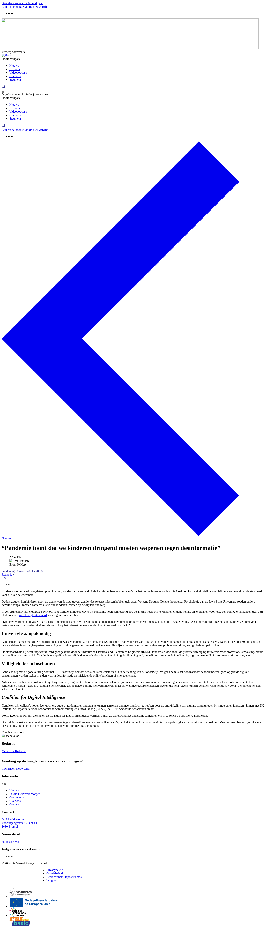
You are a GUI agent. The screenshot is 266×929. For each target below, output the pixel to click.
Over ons (15, 76)
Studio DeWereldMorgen (24, 794)
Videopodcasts (18, 72)
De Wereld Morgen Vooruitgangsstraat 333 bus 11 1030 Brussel (20, 823)
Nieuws (14, 65)
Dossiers (14, 69)
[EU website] (33, 902)
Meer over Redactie (14, 751)
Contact (14, 804)
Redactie (7, 574)
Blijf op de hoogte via (25, 6)
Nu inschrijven (11, 841)
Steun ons (15, 79)
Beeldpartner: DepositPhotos (64, 877)
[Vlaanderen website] (20, 893)
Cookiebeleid (54, 873)
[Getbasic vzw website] (19, 921)
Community (16, 797)
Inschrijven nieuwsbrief (16, 768)
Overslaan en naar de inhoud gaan (22, 3)
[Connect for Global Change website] (18, 912)
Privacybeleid (54, 870)
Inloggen (51, 880)
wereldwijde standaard (33, 615)
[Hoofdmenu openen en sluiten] (3, 92)
